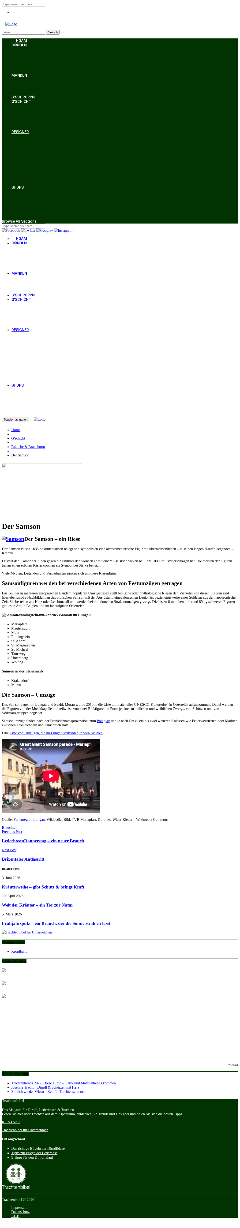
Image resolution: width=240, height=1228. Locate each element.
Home (15, 430)
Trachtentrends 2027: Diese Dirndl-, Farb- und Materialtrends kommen (63, 1083)
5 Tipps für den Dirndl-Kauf (32, 1157)
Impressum (19, 1207)
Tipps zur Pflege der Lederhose (34, 1153)
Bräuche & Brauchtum (28, 447)
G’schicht (21, 101)
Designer (20, 132)
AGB (15, 1216)
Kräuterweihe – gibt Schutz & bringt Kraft (43, 887)
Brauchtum (10, 827)
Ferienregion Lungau (29, 819)
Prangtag (103, 721)
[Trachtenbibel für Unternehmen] (27, 932)
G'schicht (18, 438)
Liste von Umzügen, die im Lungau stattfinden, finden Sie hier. (56, 733)
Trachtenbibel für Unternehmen (25, 1130)
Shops (17, 187)
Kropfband (19, 951)
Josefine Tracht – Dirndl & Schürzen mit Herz (45, 1087)
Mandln (19, 75)
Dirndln (19, 45)
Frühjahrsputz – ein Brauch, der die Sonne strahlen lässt (56, 923)
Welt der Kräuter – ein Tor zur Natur (37, 905)
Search (53, 32)
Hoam (21, 40)
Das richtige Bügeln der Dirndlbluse (38, 1148)
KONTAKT (11, 1122)
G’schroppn (23, 97)
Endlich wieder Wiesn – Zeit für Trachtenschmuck (48, 1092)
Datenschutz (20, 1212)
